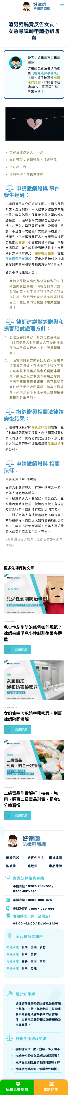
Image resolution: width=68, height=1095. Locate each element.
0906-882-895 (25, 891)
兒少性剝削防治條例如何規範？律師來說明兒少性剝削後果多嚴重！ (33, 633)
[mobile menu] (62, 5)
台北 (25, 947)
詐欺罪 (33, 866)
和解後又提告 (44, 253)
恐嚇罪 (20, 242)
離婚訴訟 (12, 858)
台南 (34, 961)
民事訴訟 (54, 444)
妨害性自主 (36, 858)
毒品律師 (55, 866)
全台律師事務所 (29, 937)
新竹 (43, 947)
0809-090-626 (40, 900)
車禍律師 (55, 858)
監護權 (11, 866)
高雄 (43, 961)
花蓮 (34, 968)
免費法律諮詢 (41, 427)
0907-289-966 (39, 886)
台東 (25, 968)
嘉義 (25, 961)
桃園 (34, 947)
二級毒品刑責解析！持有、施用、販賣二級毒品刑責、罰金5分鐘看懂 (32, 799)
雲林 (34, 954)
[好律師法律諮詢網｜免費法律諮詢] (27, 5)
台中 (25, 954)
